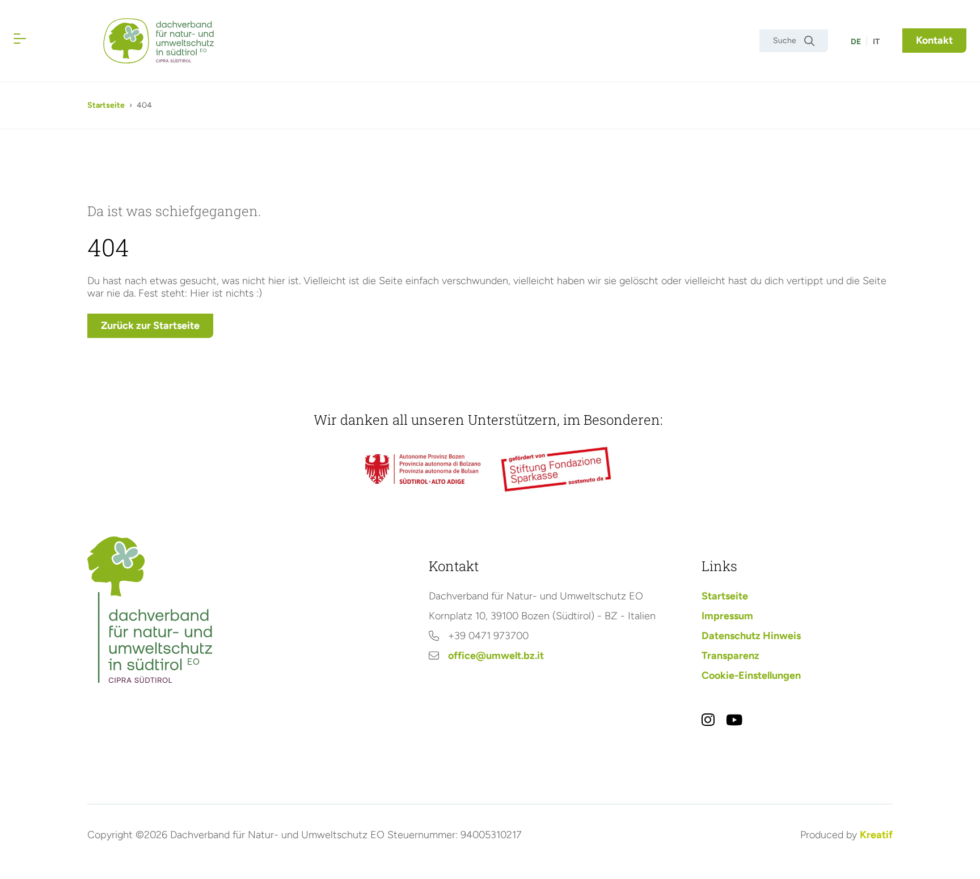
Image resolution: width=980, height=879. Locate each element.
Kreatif (876, 835)
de (856, 42)
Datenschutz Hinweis (751, 635)
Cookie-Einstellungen (751, 675)
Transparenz (730, 655)
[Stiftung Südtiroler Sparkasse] (557, 469)
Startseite (106, 105)
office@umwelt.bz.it (496, 655)
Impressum (727, 616)
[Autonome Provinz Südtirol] (422, 469)
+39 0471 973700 (488, 635)
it (876, 42)
